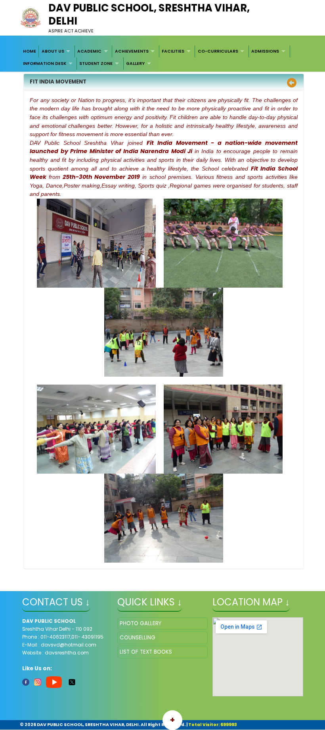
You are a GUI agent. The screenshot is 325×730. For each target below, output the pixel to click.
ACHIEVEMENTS (132, 51)
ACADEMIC (89, 51)
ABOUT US (53, 51)
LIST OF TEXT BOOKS (146, 652)
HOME (29, 51)
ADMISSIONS (265, 51)
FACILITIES (173, 51)
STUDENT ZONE (96, 63)
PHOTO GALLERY (140, 623)
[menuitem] (30, 51)
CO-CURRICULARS (218, 51)
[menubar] (163, 58)
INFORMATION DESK (44, 63)
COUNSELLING (137, 637)
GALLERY (135, 63)
